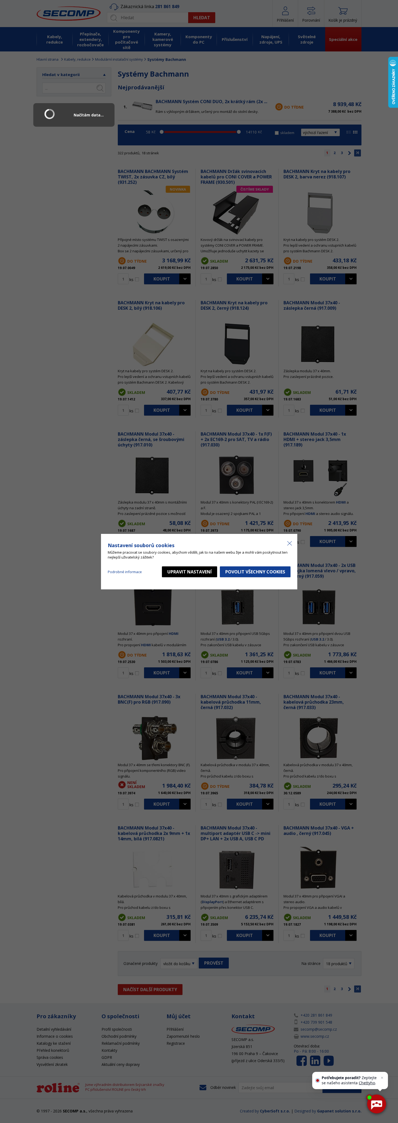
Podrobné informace (125, 571)
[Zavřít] (382, 1077)
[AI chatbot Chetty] (376, 1104)
